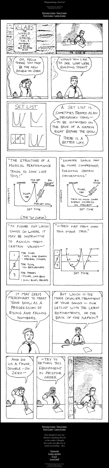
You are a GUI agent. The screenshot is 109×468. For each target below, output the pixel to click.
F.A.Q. (54, 456)
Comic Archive (54, 453)
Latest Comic (60, 15)
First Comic (48, 15)
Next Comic (62, 13)
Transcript (54, 451)
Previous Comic (48, 13)
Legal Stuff (54, 459)
